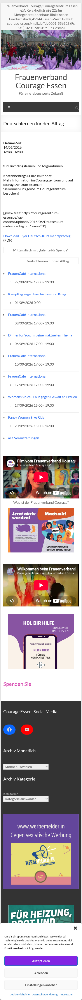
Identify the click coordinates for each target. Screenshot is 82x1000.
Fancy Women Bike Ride (26, 417)
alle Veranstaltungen (23, 438)
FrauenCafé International (27, 273)
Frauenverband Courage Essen (41, 81)
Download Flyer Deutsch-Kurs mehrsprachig (36, 236)
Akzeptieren (41, 961)
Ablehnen (41, 973)
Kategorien (10, 794)
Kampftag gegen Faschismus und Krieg (37, 294)
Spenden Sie (17, 684)
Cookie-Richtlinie (20, 994)
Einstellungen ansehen (41, 985)
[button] (75, 928)
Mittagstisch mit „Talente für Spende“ (38, 250)
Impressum (66, 994)
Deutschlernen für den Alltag (49, 261)
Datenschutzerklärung (45, 994)
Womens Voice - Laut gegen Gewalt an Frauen (42, 397)
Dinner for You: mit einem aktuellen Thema (40, 335)
